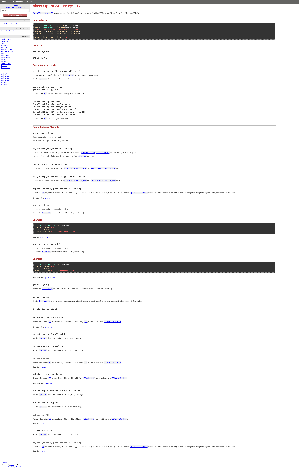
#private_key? (5, 72)
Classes (14, 8)
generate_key (50, 277)
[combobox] (15, 10)
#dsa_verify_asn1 (7, 51)
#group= (3, 62)
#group (3, 60)
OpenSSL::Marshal (7, 31)
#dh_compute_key (7, 47)
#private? (4, 66)
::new (3, 43)
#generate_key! (6, 57)
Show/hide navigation (15, 15)
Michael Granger (20, 467)
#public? (4, 74)
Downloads (18, 2)
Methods (21, 8)
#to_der (3, 82)
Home (3, 2)
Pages (8, 8)
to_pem (47, 198)
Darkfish (10, 467)
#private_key (5, 68)
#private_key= (6, 70)
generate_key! (45, 237)
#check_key (5, 45)
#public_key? (5, 80)
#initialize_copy (6, 64)
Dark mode (30, 2)
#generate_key (6, 55)
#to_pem (4, 84)
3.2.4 (9, 2)
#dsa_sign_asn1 (6, 49)
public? (43, 423)
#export (3, 53)
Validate (4, 463)
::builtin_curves (6, 39)
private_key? (49, 327)
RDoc (12, 465)
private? (43, 367)
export (42, 451)
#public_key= (5, 78)
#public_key (5, 76)
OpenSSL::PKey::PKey (9, 23)
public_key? (49, 383)
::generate (4, 41)
